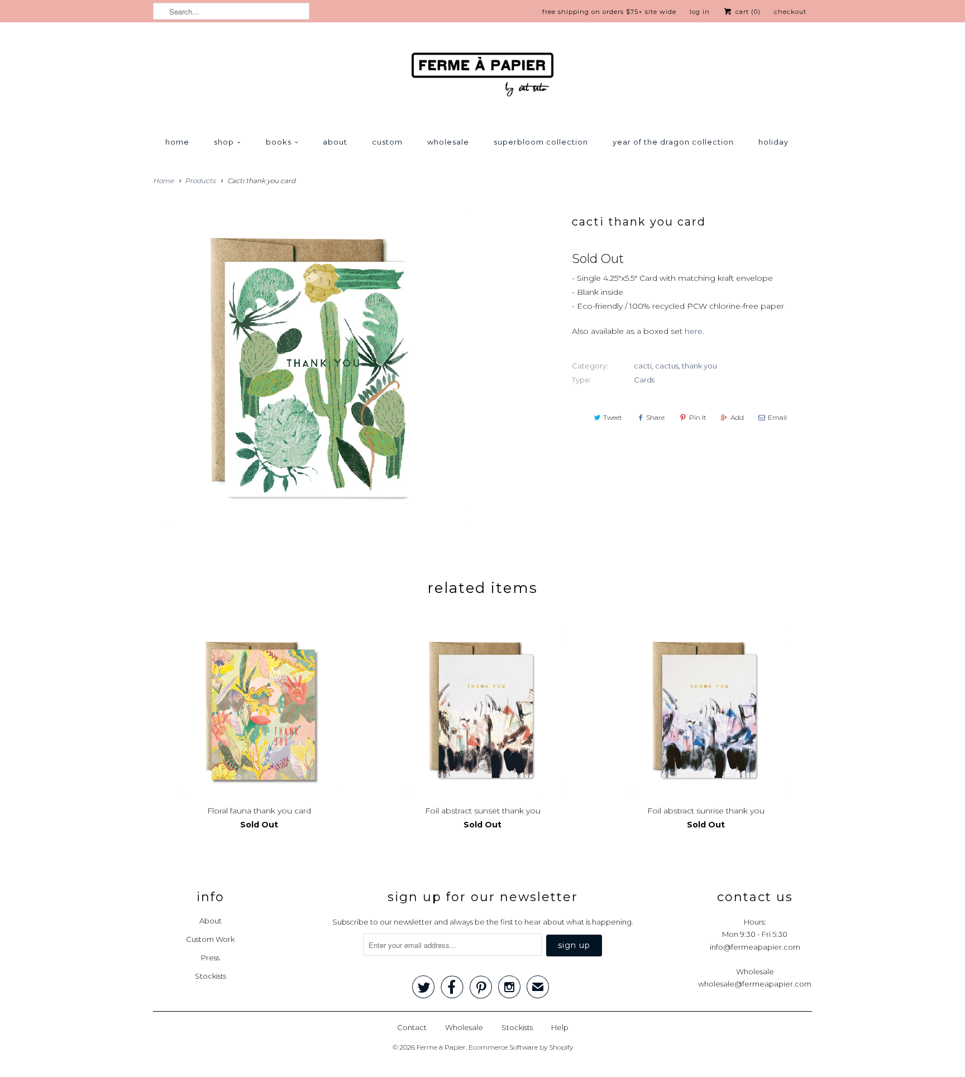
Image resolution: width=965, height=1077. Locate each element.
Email (777, 417)
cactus (667, 365)
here (694, 331)
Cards (644, 379)
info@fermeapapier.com (755, 946)
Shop (224, 141)
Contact (412, 1027)
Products (200, 180)
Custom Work (210, 939)
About (335, 141)
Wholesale (448, 141)
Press (210, 957)
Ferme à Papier (441, 1047)
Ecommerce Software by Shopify (521, 1047)
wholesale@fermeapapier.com (754, 983)
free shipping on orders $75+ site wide (609, 12)
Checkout (790, 12)
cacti (643, 365)
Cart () (747, 12)
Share (655, 417)
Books (279, 141)
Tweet (612, 417)
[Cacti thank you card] (312, 366)
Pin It (697, 417)
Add (737, 417)
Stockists (210, 975)
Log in (700, 12)
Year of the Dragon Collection (673, 141)
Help (560, 1027)
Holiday (773, 141)
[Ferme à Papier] (482, 76)
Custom (387, 141)
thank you (699, 365)
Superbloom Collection (541, 141)
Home (177, 141)
